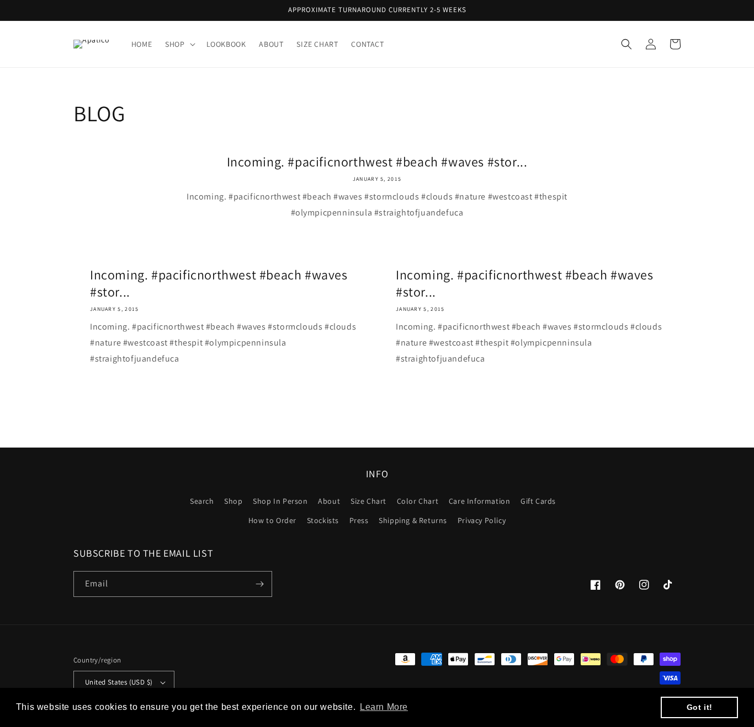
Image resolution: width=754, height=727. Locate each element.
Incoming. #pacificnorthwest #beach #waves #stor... (377, 161)
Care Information (480, 501)
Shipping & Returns (413, 520)
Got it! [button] (700, 707)
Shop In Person (280, 501)
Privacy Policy (482, 520)
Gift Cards (538, 501)
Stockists (323, 520)
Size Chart (368, 501)
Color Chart (418, 501)
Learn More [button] (384, 707)
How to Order (272, 520)
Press (359, 520)
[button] (178, 44)
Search (202, 501)
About (329, 501)
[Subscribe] (259, 584)
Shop (233, 501)
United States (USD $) (118, 682)
